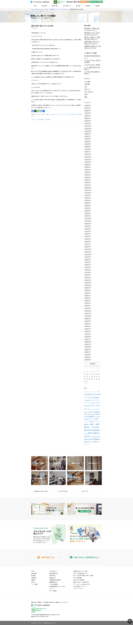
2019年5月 (86, 328)
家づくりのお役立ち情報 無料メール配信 (83, 575)
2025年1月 (86, 154)
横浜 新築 (94, 424)
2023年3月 (86, 210)
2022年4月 (86, 239)
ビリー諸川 (92, 409)
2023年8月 (86, 198)
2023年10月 (87, 192)
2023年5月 (86, 205)
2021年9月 (86, 257)
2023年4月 (86, 208)
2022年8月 (86, 228)
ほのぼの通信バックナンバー (80, 586)
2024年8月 (86, 167)
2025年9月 (86, 133)
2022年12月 (87, 218)
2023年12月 (87, 187)
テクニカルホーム (62, 114)
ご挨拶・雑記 (87, 84)
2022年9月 (86, 226)
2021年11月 (87, 251)
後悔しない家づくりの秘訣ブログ (81, 582)
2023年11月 (87, 190)
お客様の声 (87, 6)
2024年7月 (86, 169)
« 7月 (85, 383)
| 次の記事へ (48, 119)
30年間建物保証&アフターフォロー (57, 586)
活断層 (91, 436)
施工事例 (78, 6)
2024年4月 (86, 177)
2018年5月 (86, 359)
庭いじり (92, 419)
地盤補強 (92, 414)
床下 (87, 419)
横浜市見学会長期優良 (91, 430)
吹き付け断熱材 (94, 412)
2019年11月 (87, 313)
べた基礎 (86, 400)
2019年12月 (87, 310)
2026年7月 (86, 108)
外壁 (86, 416)
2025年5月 (86, 144)
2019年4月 (86, 331)
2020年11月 (87, 282)
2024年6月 (86, 172)
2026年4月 (86, 115)
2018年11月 (87, 344)
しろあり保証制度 (53, 584)
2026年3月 (86, 118)
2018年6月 (86, 357)
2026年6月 (86, 110)
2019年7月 (86, 323)
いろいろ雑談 (87, 81)
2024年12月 (87, 156)
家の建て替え (55, 6)
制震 (88, 412)
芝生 (92, 442)
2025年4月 (86, 146)
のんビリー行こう (94, 391)
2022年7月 (86, 231)
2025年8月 (86, 136)
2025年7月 (86, 138)
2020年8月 (86, 290)
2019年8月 (86, 321)
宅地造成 (95, 416)
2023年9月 (86, 195)
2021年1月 (86, 277)
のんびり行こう (88, 391)
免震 (86, 412)
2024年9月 (86, 164)
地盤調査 (97, 414)
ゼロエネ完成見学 (91, 402)
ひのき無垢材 (94, 397)
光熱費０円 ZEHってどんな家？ (80, 571)
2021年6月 (86, 264)
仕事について (87, 89)
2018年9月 (86, 349)
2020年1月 (86, 308)
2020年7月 (86, 293)
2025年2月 (86, 151)
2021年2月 (86, 275)
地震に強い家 (52, 578)
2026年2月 (86, 120)
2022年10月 (87, 223)
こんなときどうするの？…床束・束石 (92, 64)
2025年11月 (87, 128)
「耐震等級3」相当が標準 (54, 580)
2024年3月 (86, 180)
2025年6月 (86, 141)
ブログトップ (34, 119)
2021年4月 (86, 269)
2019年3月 (86, 334)
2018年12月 (87, 341)
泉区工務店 (92, 433)
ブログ (39, 114)
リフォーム (52, 588)
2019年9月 (86, 318)
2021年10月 (87, 254)
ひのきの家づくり (67, 6)
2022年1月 (86, 246)
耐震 (99, 436)
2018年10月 (87, 346)
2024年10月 (87, 162)
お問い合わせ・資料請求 (78, 580)
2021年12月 (87, 249)
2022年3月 (86, 241)
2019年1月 (86, 339)
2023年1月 (86, 215)
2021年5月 (86, 267)
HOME (35, 6)
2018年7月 (86, 354)
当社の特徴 (44, 6)
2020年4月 (86, 300)
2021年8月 (86, 259)
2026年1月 (86, 123)
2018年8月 (86, 352)
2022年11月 (87, 221)
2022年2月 (86, 244)
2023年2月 (86, 213)
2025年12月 (87, 126)
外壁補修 (91, 416)
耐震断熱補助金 (88, 439)
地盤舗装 (89, 414)
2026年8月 (86, 105)
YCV (85, 391)
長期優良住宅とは (53, 582)
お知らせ (33, 582)
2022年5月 (86, 236)
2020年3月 (86, 303)
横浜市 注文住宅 (91, 427)
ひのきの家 (70, 114)
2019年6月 (86, 326)
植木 (89, 424)
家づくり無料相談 (77, 578)
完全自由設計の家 (53, 573)
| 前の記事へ (41, 119)
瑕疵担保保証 (95, 436)
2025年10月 (87, 131)
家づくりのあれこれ (88, 91)
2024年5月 (86, 174)
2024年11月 (87, 159)
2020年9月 (86, 287)
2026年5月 (86, 113)
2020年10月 (87, 285)
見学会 (85, 97)
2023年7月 (86, 200)
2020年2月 (86, 305)
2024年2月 (86, 182)
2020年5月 (86, 298)
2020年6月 (86, 295)
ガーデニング (94, 400)
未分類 (43, 114)
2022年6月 (86, 233)
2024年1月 (86, 185)
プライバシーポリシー (78, 588)
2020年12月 (87, 280)
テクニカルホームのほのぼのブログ (81, 584)
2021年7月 (86, 262)
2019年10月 (87, 316)
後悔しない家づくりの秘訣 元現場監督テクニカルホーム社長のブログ (52, 9)
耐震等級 (96, 439)
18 (89, 376)
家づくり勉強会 (53, 591)
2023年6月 (86, 203)
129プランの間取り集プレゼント (81, 573)
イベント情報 (34, 584)
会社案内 (97, 6)
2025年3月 (86, 149)
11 (89, 374)
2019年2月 (86, 336)
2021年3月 (86, 272)
